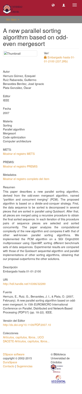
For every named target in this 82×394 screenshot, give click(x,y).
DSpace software (13, 354)
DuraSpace (10, 362)
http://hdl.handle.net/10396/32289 (24, 284)
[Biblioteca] (57, 369)
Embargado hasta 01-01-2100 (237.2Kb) (59, 59)
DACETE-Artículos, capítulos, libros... (26, 341)
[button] (53, 5)
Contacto (8, 366)
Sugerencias (24, 366)
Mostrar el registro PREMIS (20, 166)
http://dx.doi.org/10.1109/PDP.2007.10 (27, 325)
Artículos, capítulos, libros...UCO (23, 337)
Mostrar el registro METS (19, 154)
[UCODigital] (59, 379)
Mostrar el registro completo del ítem (26, 179)
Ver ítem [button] (11, 19)
